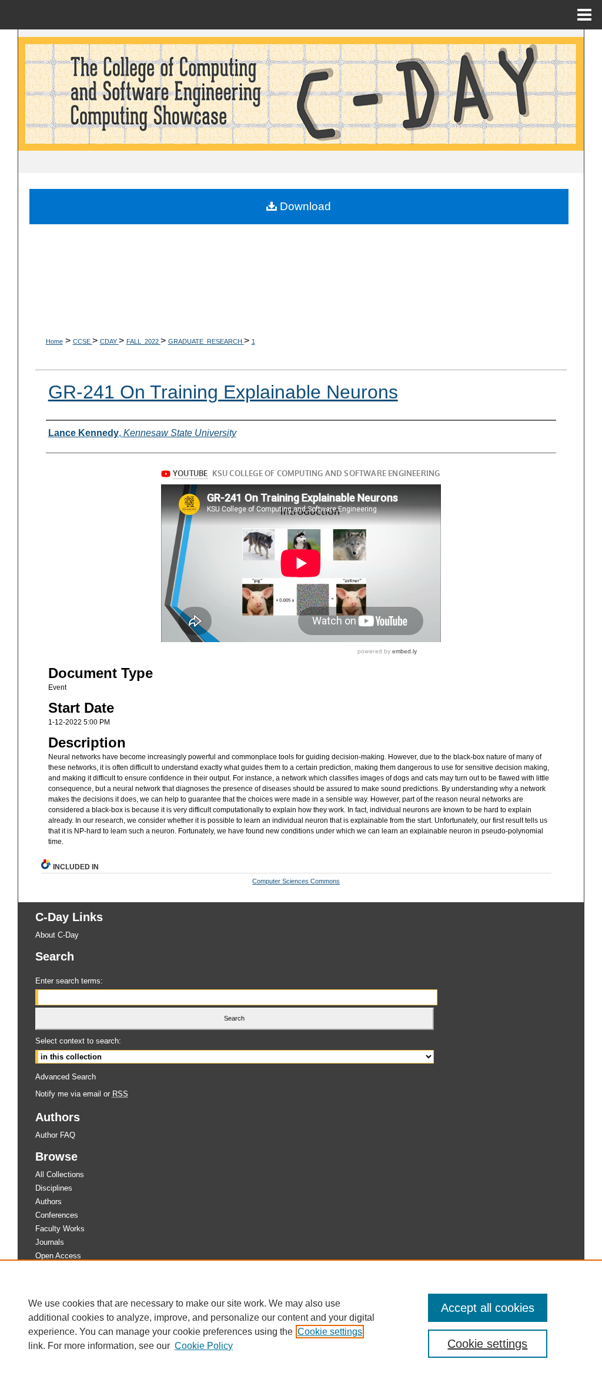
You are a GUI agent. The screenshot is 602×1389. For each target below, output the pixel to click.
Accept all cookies (487, 1307)
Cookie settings (329, 1332)
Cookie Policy (204, 1346)
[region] (301, 1324)
